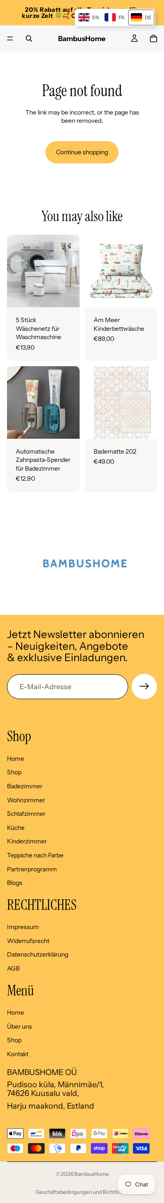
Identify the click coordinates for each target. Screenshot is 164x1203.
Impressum (23, 927)
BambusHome (91, 1174)
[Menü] (10, 38)
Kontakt (17, 1054)
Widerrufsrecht (28, 941)
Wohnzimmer (26, 800)
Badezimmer (24, 786)
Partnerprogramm (32, 869)
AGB (13, 968)
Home (15, 759)
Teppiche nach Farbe (35, 855)
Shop (14, 773)
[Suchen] (28, 38)
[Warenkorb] (153, 38)
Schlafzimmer (26, 814)
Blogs (14, 883)
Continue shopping (82, 152)
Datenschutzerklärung (37, 955)
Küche (15, 828)
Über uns (19, 1026)
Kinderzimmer (27, 842)
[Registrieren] (144, 686)
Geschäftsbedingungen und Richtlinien (82, 1192)
